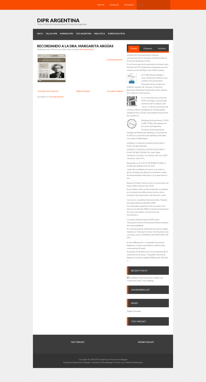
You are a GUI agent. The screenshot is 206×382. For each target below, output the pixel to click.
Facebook (114, 5)
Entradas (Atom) (56, 96)
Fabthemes (77, 362)
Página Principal (83, 91)
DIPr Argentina (58, 20)
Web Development (134, 362)
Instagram (129, 5)
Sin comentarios (87, 49)
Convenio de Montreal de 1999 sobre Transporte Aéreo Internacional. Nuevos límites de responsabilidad (147, 222)
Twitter (100, 5)
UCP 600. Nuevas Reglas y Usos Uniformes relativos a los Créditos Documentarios (154, 78)
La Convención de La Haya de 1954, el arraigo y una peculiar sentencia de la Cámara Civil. (154, 100)
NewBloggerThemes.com (113, 362)
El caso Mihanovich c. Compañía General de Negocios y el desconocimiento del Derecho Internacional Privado (146, 245)
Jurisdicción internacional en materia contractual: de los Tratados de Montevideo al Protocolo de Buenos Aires (147, 58)
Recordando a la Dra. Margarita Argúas (75, 46)
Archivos (162, 48)
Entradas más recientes (48, 91)
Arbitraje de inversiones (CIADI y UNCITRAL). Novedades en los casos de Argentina (155, 123)
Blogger (124, 359)
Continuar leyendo (114, 59)
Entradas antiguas (115, 91)
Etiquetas (148, 48)
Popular (133, 48)
